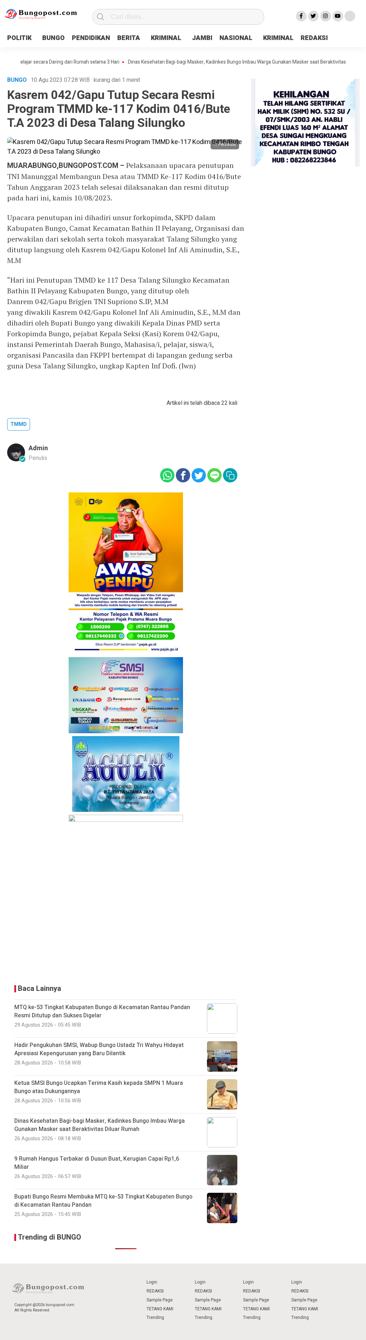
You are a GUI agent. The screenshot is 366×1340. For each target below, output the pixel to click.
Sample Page (160, 1300)
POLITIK (19, 38)
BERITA (128, 38)
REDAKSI (314, 38)
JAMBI (202, 38)
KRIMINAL (166, 38)
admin (38, 448)
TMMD (18, 424)
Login (152, 1282)
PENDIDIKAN (91, 38)
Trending (155, 1317)
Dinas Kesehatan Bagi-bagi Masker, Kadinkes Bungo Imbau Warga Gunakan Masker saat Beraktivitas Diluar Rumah (225, 62)
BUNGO (53, 38)
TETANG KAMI (160, 1309)
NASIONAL (235, 38)
